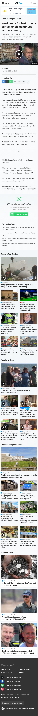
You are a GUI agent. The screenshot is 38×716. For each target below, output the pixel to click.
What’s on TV (6, 672)
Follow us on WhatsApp (13, 685)
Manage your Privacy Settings (12, 703)
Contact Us (4, 697)
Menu (7, 3)
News (4, 19)
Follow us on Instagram (13, 689)
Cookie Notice (14, 697)
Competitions (24, 669)
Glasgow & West (15, 19)
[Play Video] (19, 54)
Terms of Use (14, 695)
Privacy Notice (25, 695)
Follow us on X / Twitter (13, 677)
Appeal (22, 672)
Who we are (5, 695)
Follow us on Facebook (12, 681)
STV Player (5, 669)
